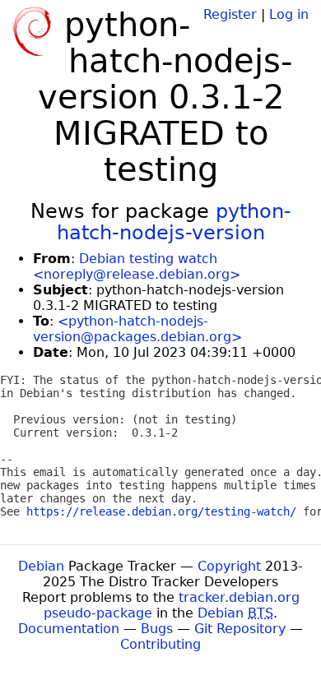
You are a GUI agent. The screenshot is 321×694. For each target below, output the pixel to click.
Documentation (68, 628)
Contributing (160, 644)
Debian (41, 566)
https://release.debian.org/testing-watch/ (161, 511)
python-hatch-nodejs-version (174, 222)
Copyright (229, 566)
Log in (289, 14)
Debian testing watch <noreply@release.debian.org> (136, 266)
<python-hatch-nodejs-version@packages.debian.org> (137, 329)
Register (230, 14)
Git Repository (240, 628)
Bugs (157, 628)
